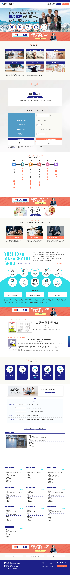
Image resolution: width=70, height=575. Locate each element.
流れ (31, 6)
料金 (21, 6)
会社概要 (58, 6)
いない (50, 129)
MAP (21, 469)
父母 (41, 129)
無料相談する (40, 38)
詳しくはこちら (49, 392)
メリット (39, 6)
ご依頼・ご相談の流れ (45, 566)
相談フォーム (34, 101)
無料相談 (43, 562)
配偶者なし (45, 120)
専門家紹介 (52, 6)
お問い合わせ (14, 147)
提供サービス (14, 556)
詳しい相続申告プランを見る (35, 97)
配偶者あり (39, 120)
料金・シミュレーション (35, 556)
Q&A (45, 6)
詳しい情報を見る (60, 263)
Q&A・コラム (52, 565)
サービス (12, 6)
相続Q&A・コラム (56, 556)
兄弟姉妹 (45, 129)
